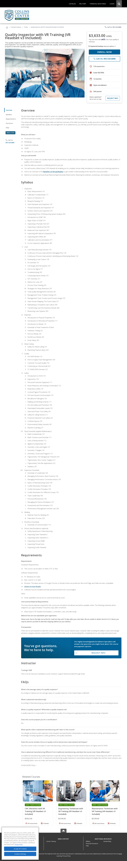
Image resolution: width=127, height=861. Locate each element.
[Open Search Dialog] (119, 3)
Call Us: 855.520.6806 (113, 27)
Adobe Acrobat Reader (32, 586)
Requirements (11, 119)
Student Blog (107, 841)
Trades (26, 27)
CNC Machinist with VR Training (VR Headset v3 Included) (35, 811)
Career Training (51, 841)
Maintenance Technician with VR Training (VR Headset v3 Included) (105, 811)
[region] (20, 843)
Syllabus (9, 114)
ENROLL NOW (104, 51)
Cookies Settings (20, 854)
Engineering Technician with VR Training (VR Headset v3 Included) (70, 811)
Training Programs (16, 27)
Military (88, 841)
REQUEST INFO (112, 98)
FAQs (7, 128)
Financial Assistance (92, 843)
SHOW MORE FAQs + (28, 765)
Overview (9, 110)
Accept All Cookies (20, 849)
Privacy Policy (66, 856)
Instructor (9, 123)
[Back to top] (63, 838)
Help (87, 846)
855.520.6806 (10, 143)
